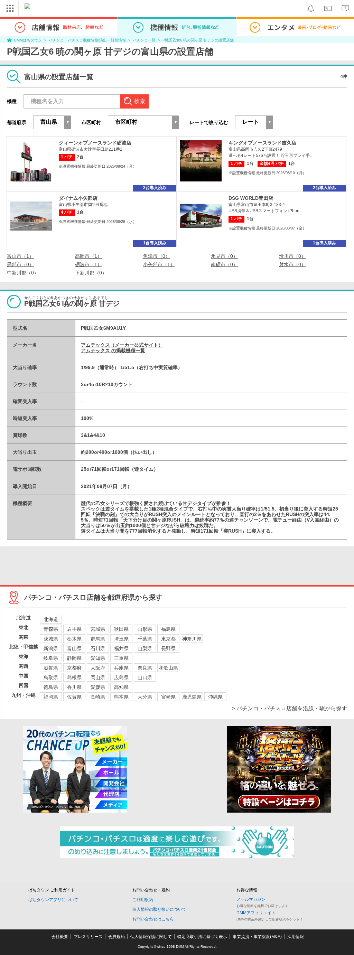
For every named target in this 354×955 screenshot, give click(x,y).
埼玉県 (121, 639)
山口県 (145, 677)
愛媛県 (98, 687)
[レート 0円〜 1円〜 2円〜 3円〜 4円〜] (254, 122)
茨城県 (51, 639)
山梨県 (145, 648)
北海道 (51, 619)
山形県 (145, 629)
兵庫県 (121, 668)
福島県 (168, 629)
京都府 (74, 668)
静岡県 (74, 658)
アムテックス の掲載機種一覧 (113, 350)
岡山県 (98, 677)
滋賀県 (51, 668)
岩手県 (74, 629)
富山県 (74, 648)
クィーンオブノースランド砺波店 (95, 143)
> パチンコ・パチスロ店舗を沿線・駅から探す (289, 708)
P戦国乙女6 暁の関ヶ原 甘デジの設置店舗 (198, 40)
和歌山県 (168, 668)
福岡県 (51, 697)
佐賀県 (74, 697)
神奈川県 (192, 639)
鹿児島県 (192, 697)
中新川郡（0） (23, 272)
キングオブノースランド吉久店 (262, 143)
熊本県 (121, 697)
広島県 (121, 677)
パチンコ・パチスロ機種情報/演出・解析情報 (87, 40)
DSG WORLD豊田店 (251, 198)
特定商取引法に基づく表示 (202, 936)
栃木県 (74, 639)
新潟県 (51, 648)
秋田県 (121, 629)
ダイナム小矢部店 (78, 198)
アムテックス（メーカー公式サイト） (122, 345)
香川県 (74, 687)
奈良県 (145, 668)
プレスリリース (88, 936)
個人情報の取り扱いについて (159, 909)
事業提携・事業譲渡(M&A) (257, 936)
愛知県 (98, 658)
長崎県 (98, 697)
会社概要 (60, 936)
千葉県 (145, 639)
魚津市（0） (156, 256)
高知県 (121, 687)
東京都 (168, 639)
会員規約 (116, 936)
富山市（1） (20, 256)
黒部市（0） (20, 264)
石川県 (98, 648)
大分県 (145, 697)
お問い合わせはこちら (153, 919)
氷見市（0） (224, 256)
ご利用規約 (142, 899)
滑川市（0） (292, 256)
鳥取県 (51, 677)
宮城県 (98, 629)
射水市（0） (292, 264)
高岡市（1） (88, 256)
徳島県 (51, 687)
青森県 (51, 629)
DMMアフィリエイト (256, 912)
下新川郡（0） (91, 272)
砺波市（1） (88, 264)
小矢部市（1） (159, 264)
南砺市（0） (224, 264)
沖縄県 (215, 697)
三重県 (121, 658)
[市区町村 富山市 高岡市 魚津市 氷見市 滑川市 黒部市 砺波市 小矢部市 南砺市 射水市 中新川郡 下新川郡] (143, 122)
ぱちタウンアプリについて (53, 899)
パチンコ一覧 (144, 40)
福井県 (121, 648)
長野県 (168, 648)
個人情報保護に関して (151, 936)
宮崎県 (168, 697)
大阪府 (98, 668)
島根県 (74, 677)
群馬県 (98, 639)
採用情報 (295, 936)
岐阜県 (51, 658)
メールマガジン (251, 899)
